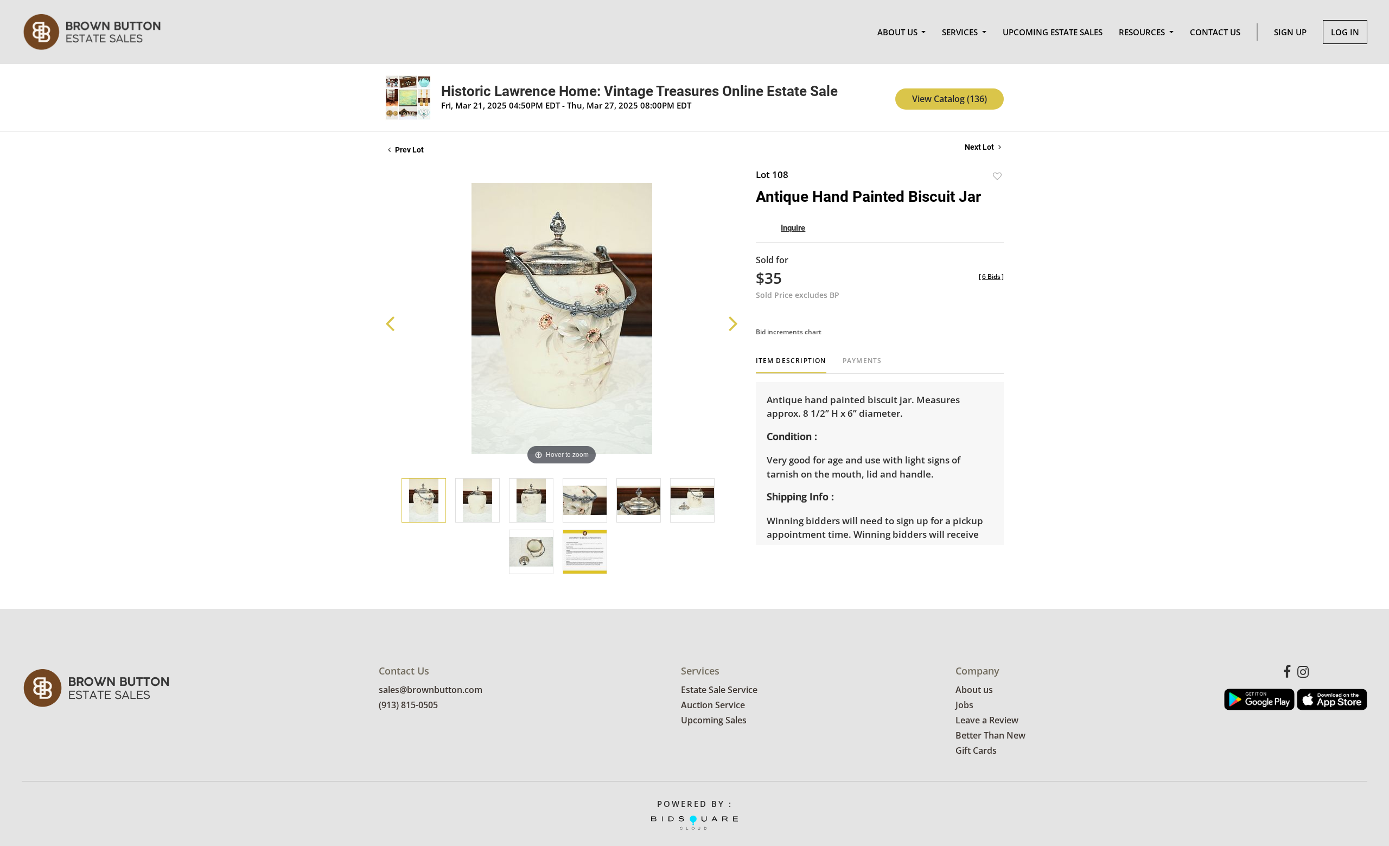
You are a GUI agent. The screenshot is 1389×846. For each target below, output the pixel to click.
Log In (1345, 32)
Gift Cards (976, 750)
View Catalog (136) (949, 99)
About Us (898, 32)
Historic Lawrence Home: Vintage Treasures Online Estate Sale (639, 91)
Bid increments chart (788, 331)
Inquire (793, 228)
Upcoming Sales (714, 720)
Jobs (964, 705)
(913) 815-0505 (408, 705)
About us (974, 690)
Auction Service (713, 705)
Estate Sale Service (719, 690)
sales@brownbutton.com (430, 690)
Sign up (1290, 32)
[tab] (791, 365)
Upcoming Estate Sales (1053, 32)
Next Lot (980, 147)
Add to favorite (997, 176)
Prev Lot (408, 149)
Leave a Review (986, 720)
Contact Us (1215, 32)
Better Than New (990, 735)
